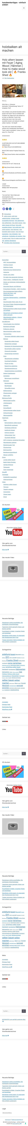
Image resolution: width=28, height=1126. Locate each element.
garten (10, 663)
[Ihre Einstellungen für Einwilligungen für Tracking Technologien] (25, 1123)
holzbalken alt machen (15, 236)
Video (4, 482)
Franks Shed (12, 660)
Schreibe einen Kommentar (12, 243)
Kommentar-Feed (7, 707)
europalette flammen (8, 220)
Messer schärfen (8, 455)
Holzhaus (4, 674)
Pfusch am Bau (9, 363)
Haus (4, 356)
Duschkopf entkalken (11, 361)
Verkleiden (6, 376)
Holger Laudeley (16, 672)
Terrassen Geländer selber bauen (14, 336)
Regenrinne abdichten (11, 366)
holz (20, 672)
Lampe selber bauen (9, 460)
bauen (13, 654)
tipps (16, 683)
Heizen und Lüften (8, 274)
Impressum (8, 1119)
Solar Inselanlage (8, 469)
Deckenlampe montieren (12, 353)
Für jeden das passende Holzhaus (13, 277)
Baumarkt (18, 654)
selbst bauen (11, 683)
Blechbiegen (8, 385)
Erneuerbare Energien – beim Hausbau (14, 289)
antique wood (15, 218)
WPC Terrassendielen (9, 262)
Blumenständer (9, 383)
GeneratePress (16, 1123)
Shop (3, 472)
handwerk (5, 669)
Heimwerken (20, 669)
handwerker (12, 669)
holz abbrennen (19, 220)
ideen (7, 677)
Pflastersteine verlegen (10, 393)
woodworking (14, 690)
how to (3, 677)
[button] (4, 209)
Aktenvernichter (7, 479)
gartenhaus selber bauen (13, 667)
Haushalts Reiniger (10, 437)
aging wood (7, 216)
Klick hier (4, 549)
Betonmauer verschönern (12, 378)
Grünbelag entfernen (11, 427)
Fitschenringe (7, 447)
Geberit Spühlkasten (9, 373)
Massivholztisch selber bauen (11, 331)
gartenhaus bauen (15, 665)
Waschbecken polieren (9, 442)
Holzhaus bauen (8, 265)
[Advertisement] (14, 26)
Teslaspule (6, 467)
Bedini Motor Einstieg (9, 462)
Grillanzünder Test (10, 435)
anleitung (6, 654)
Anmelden (5, 702)
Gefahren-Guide (8, 267)
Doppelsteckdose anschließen (13, 371)
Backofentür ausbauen (11, 425)
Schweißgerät (7, 408)
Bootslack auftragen (9, 326)
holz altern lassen (17, 223)
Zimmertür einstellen (11, 351)
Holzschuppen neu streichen (11, 324)
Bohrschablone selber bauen (13, 423)
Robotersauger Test (9, 445)
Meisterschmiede (16, 677)
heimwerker (5, 672)
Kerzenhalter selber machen (13, 348)
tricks (19, 683)
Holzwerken (7, 214)
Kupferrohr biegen (10, 430)
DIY (7, 657)
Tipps (5, 420)
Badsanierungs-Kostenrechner (12, 269)
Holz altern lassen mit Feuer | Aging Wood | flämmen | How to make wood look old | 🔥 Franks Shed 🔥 (14, 67)
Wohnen (5, 339)
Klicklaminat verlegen (11, 344)
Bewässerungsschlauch (10, 452)
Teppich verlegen (8, 489)
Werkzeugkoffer (7, 415)
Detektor (5, 405)
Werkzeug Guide (7, 398)
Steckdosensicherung (11, 368)
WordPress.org (6, 709)
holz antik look (17, 227)
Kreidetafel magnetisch (10, 477)
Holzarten (6, 272)
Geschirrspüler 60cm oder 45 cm (12, 302)
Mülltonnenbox (7, 390)
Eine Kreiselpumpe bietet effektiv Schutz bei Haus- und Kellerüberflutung (12, 293)
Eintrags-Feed (6, 704)
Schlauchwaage (7, 413)
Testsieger (5, 474)
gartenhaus (17, 663)
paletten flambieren (10, 240)
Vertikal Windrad (8, 464)
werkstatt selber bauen (14, 688)
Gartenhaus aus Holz (6, 665)
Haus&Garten (6, 321)
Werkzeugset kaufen (9, 400)
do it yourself (12, 657)
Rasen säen (6, 395)
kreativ (9, 677)
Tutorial (23, 683)
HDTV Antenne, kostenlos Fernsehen (14, 440)
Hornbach (21, 676)
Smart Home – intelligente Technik (13, 279)
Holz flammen (15, 229)
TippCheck (5, 418)
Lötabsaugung (7, 403)
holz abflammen (6, 223)
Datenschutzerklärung (7, 1112)
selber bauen (8, 680)
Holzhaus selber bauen (10, 484)
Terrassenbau (7, 334)
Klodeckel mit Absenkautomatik (14, 346)
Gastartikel (5, 260)
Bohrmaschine (7, 450)
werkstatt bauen (12, 685)
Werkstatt (6, 381)
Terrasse (5, 487)
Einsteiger (19, 657)
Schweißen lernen (10, 388)
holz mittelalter (13, 234)
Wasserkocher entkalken (12, 358)
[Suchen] (24, 251)
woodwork (7, 690)
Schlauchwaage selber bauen (11, 410)
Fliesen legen (7, 494)
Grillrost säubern (9, 432)
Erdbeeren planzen (8, 329)
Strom (4, 457)
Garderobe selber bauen (12, 341)
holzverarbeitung (6, 676)
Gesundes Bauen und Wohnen (12, 286)
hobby (10, 672)
